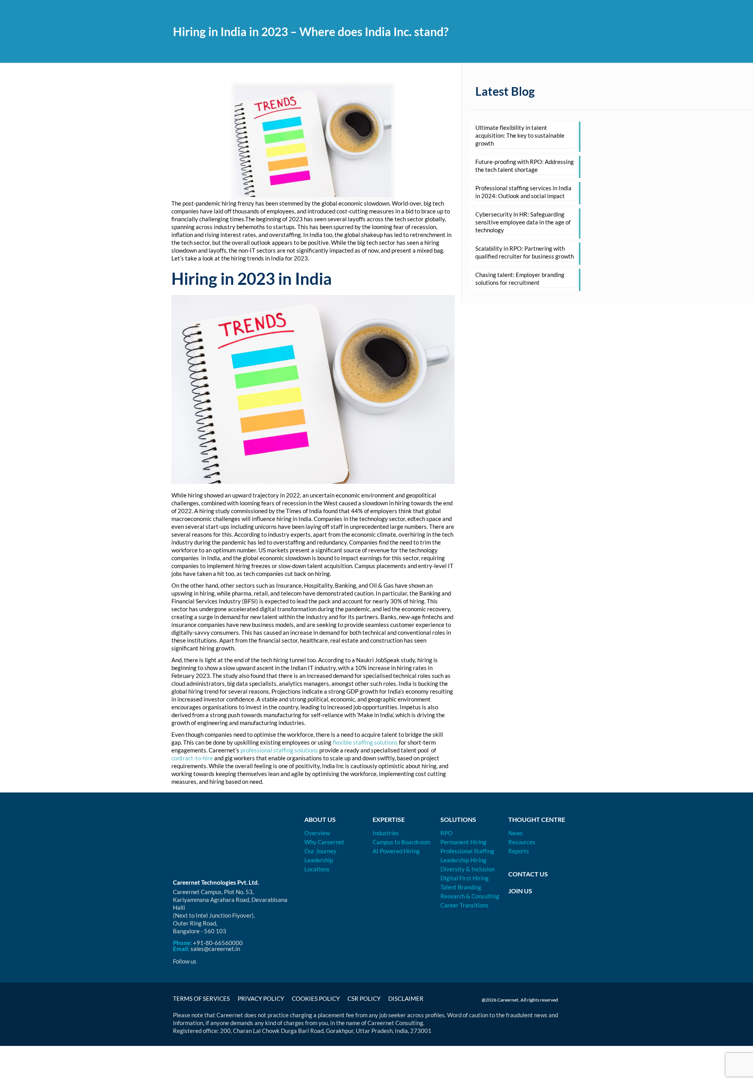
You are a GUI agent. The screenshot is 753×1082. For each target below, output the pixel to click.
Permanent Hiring (463, 841)
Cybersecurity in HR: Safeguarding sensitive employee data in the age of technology (523, 222)
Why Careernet (324, 841)
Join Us (520, 890)
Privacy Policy (261, 998)
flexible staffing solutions (365, 742)
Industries (386, 832)
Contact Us (528, 874)
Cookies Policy (316, 998)
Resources (521, 841)
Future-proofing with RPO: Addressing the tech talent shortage (524, 165)
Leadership (318, 859)
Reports (518, 850)
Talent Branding (460, 887)
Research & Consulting (469, 896)
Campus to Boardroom (401, 841)
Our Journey (320, 850)
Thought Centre (536, 819)
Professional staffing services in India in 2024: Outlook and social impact (523, 191)
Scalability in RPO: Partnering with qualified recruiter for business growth (524, 252)
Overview (317, 832)
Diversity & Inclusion (467, 869)
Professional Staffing (467, 850)
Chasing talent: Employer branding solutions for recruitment (519, 278)
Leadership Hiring (463, 859)
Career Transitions (464, 905)
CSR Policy (363, 998)
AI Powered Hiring (396, 850)
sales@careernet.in (215, 948)
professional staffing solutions (279, 750)
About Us (320, 819)
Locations (316, 869)
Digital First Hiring (464, 878)
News (515, 832)
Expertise (389, 819)
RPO (446, 832)
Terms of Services (201, 998)
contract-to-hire (192, 757)
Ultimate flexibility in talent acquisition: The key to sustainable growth (519, 135)
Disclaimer (406, 998)
